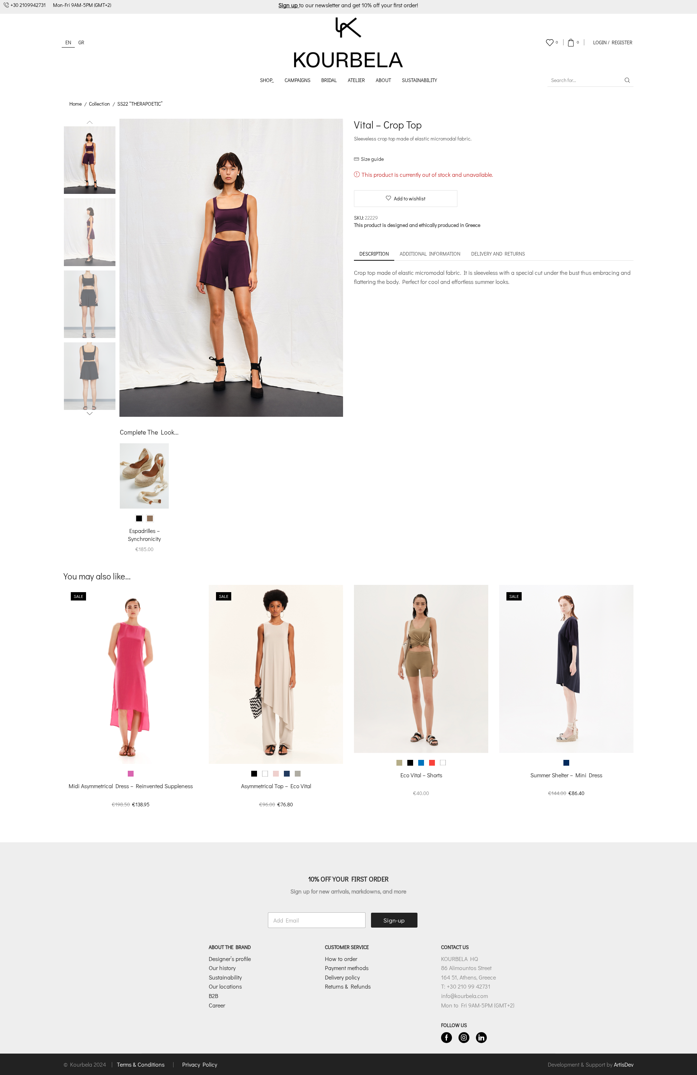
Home (75, 103)
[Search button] (627, 80)
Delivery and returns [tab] (498, 253)
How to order (341, 958)
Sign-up (394, 920)
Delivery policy (342, 977)
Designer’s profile (230, 958)
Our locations (225, 986)
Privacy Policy (199, 1064)
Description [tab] (374, 253)
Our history (222, 968)
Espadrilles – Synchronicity (144, 534)
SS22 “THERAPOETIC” (140, 103)
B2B (213, 995)
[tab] (374, 254)
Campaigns (297, 80)
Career (217, 1005)
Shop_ (267, 80)
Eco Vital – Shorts (421, 775)
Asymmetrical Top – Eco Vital (276, 786)
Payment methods (346, 968)
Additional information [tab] (430, 253)
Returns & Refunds (348, 986)
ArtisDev (623, 1064)
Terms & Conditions (141, 1064)
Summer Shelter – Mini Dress (566, 775)
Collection (99, 103)
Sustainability (419, 80)
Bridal (329, 80)
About (383, 80)
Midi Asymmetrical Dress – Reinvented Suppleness (131, 786)
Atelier (356, 80)
